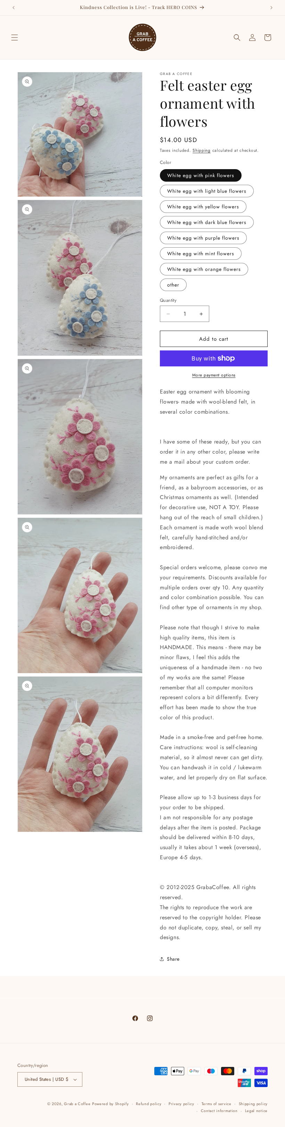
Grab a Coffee (77, 1104)
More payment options (214, 375)
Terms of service (216, 1104)
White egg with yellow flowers (203, 206)
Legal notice (256, 1110)
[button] (14, 37)
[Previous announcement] (13, 7)
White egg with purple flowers (203, 237)
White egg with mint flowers (200, 253)
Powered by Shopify (110, 1104)
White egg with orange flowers (204, 269)
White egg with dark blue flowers (206, 222)
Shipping (202, 150)
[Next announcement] (271, 7)
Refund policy (148, 1104)
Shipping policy (253, 1104)
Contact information (219, 1110)
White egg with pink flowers (200, 175)
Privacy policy (181, 1104)
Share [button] (173, 958)
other (173, 284)
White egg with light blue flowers (206, 191)
